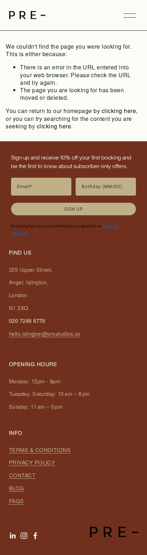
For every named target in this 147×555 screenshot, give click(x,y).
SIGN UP (73, 209)
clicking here (119, 111)
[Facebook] (35, 535)
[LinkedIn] (12, 535)
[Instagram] (23, 535)
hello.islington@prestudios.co (44, 333)
